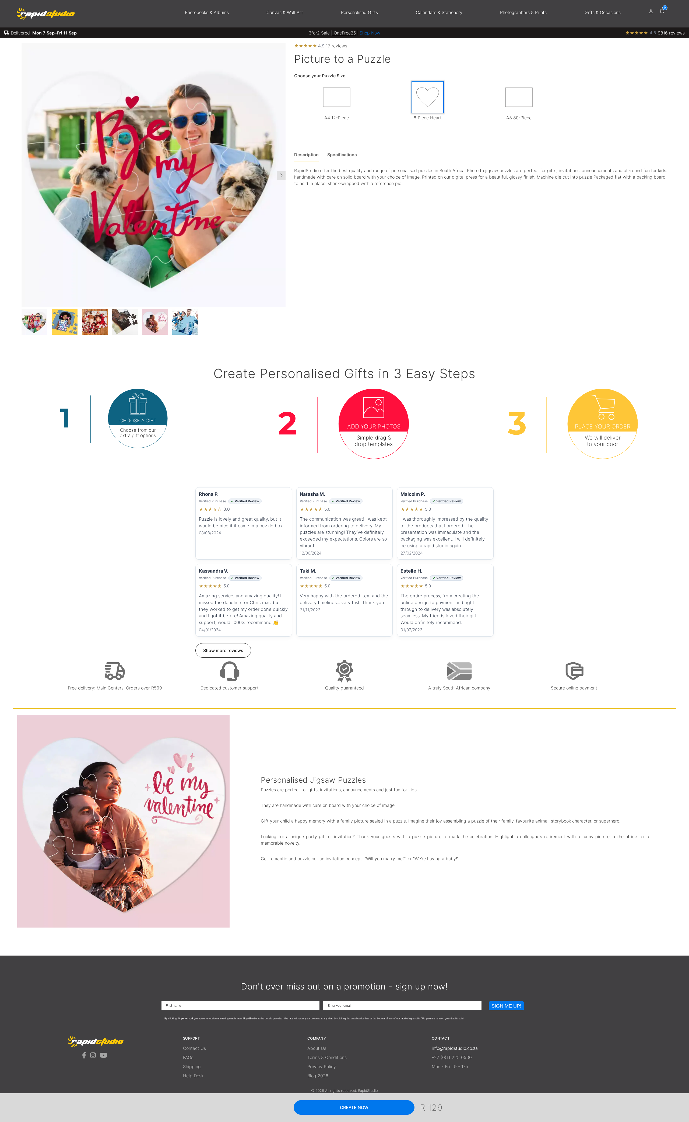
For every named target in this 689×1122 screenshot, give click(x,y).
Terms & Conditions (327, 1057)
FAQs (188, 1057)
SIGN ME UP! (506, 1006)
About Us (316, 1048)
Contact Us (194, 1048)
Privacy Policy (321, 1066)
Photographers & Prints (523, 12)
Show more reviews (223, 650)
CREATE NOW (354, 1107)
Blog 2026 (317, 1075)
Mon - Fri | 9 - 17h (450, 1066)
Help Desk (193, 1075)
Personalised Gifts (359, 12)
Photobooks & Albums (207, 12)
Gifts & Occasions (603, 12)
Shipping (192, 1066)
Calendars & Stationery (439, 12)
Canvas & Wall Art (284, 12)
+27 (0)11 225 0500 (452, 1057)
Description (306, 154)
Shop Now (370, 33)
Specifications (342, 154)
